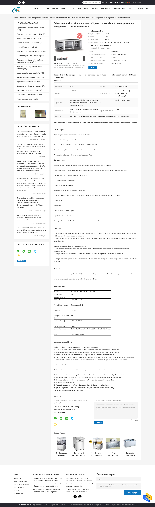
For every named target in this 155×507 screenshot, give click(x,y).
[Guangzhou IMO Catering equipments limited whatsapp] (25, 251)
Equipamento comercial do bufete (29, 51)
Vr (147, 9)
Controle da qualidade (101, 9)
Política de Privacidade (26, 505)
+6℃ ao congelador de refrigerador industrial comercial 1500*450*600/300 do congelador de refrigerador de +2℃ (113, 454)
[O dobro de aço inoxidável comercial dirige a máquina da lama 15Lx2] (61, 443)
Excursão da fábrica (80, 9)
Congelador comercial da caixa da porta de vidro (130, 454)
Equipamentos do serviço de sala (29, 86)
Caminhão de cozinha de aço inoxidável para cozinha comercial (79, 485)
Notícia (131, 9)
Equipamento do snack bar (26, 82)
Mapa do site (18, 493)
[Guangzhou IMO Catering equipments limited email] (19, 251)
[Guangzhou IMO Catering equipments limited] (15, 9)
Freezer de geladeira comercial (38, 18)
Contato (92, 67)
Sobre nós (65, 9)
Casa (36, 9)
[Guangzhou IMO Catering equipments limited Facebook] (19, 2)
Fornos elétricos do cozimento (28, 43)
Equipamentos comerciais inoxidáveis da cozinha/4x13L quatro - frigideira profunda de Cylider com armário (48, 491)
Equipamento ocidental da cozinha (29, 34)
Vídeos (55, 9)
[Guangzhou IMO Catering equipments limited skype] (36, 251)
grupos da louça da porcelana (27, 90)
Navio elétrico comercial (26, 47)
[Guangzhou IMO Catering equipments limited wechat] (30, 251)
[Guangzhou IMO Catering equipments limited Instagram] (23, 2)
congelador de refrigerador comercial (73, 388)
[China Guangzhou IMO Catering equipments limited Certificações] (23, 114)
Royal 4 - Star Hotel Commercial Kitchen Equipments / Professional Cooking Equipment (48, 479)
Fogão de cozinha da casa (26, 99)
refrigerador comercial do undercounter (100, 388)
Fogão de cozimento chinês (27, 39)
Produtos (45, 9)
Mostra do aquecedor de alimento (29, 77)
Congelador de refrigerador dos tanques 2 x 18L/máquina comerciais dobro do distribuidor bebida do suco (96, 454)
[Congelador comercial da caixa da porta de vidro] (130, 443)
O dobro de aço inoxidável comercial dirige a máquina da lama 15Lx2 (61, 454)
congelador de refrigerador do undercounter (69, 390)
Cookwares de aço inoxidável (27, 95)
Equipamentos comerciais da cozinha (30, 28)
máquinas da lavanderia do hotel (28, 73)
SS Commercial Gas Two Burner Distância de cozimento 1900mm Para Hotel (79, 479)
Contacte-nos (119, 9)
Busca (103, 2)
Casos (140, 9)
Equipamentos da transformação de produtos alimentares (30, 61)
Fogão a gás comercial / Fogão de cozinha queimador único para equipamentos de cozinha (77, 490)
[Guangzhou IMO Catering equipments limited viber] (19, 255)
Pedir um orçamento (117, 2)
